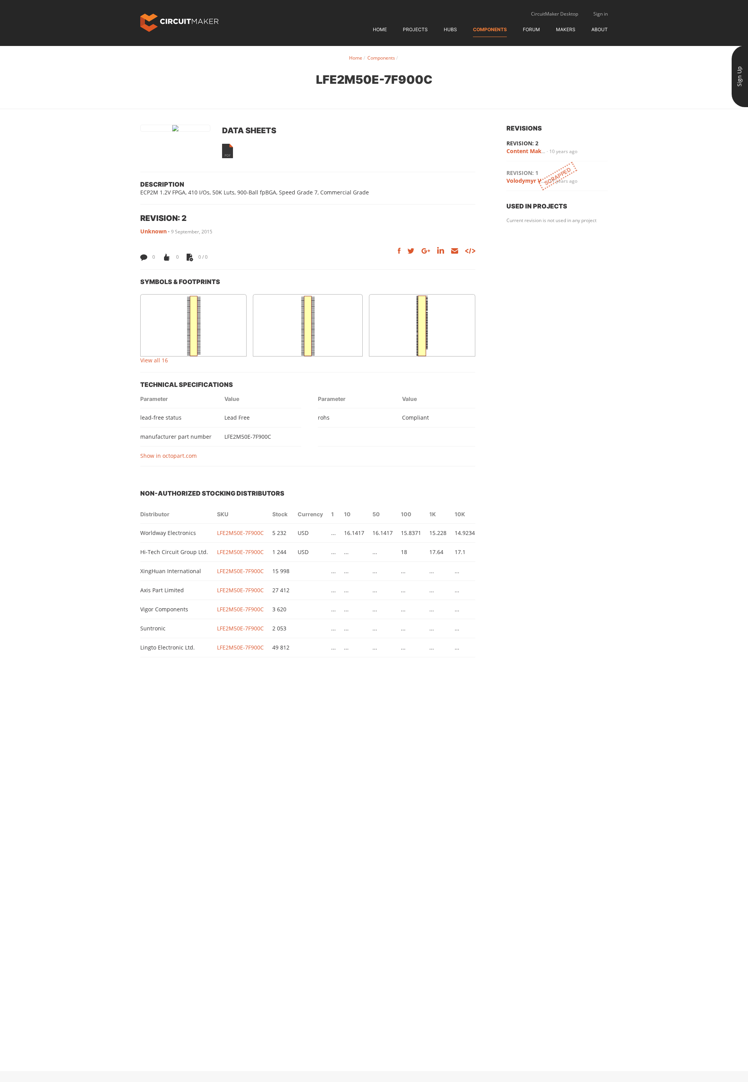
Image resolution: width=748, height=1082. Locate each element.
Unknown (153, 231)
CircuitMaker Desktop (554, 14)
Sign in (600, 14)
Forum (531, 29)
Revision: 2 (522, 143)
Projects (415, 29)
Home (380, 29)
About (599, 29)
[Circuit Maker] (179, 22)
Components (490, 29)
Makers (565, 29)
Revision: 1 (522, 173)
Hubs (450, 29)
